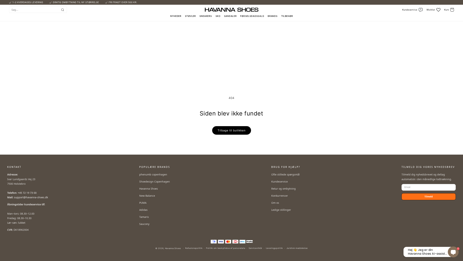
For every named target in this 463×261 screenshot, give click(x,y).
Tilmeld (428, 196)
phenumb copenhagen (153, 174)
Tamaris (144, 217)
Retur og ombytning (283, 188)
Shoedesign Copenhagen (154, 181)
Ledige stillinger (281, 210)
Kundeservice (279, 181)
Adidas (143, 210)
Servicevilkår (255, 248)
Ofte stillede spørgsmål (285, 174)
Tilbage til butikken (232, 130)
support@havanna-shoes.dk (31, 197)
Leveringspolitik (274, 248)
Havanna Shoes (148, 188)
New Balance (147, 195)
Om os (275, 202)
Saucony (144, 224)
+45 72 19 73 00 (27, 192)
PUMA (142, 202)
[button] (449, 10)
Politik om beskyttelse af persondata (225, 248)
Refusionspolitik (193, 248)
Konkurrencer (279, 195)
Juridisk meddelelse (297, 248)
